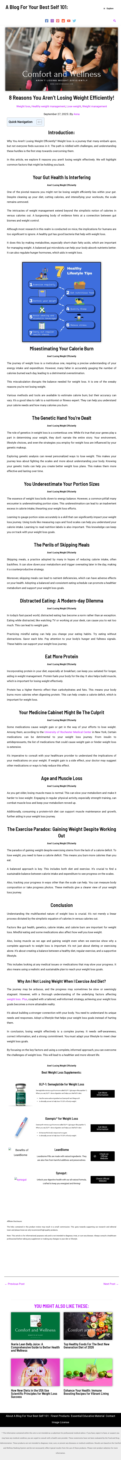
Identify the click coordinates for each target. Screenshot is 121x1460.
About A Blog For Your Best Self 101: (27, 1416)
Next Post (111, 1283)
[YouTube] (69, 21)
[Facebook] (47, 21)
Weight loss (23, 106)
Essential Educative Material (87, 1416)
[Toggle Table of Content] (37, 122)
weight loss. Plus (17, 999)
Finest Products (60, 1416)
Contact (110, 1416)
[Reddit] (63, 21)
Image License (60, 1422)
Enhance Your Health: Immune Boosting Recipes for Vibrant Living (86, 1391)
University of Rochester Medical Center (67, 732)
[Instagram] (52, 21)
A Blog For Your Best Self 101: (37, 6)
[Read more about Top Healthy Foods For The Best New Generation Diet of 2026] (88, 1325)
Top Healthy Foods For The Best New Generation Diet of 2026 (86, 1345)
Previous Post (15, 1283)
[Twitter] (74, 21)
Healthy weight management (49, 106)
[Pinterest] (58, 21)
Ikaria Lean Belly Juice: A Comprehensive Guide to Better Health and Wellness (35, 1347)
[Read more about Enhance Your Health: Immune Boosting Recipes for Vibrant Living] (88, 1372)
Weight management (94, 106)
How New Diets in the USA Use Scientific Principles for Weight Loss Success (34, 1393)
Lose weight (74, 106)
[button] (114, 21)
